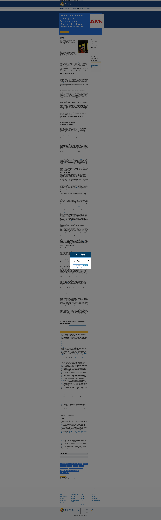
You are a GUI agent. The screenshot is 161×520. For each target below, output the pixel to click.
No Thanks (77, 267)
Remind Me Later (83, 267)
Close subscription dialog (90, 253)
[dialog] (80, 260)
